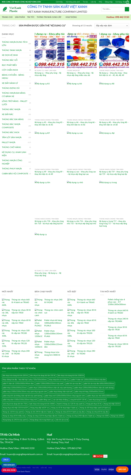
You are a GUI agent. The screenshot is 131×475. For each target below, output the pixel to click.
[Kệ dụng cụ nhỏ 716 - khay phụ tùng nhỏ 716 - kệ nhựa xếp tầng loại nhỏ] (82, 199)
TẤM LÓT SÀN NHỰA (11, 137)
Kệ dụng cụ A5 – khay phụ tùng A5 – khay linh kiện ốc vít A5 (49, 123)
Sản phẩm (20, 17)
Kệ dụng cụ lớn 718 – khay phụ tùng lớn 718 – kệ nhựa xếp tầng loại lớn (49, 222)
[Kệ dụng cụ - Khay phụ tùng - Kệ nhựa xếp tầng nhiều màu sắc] (82, 50)
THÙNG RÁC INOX (10, 132)
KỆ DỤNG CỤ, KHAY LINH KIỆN (14, 154)
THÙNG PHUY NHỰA (12, 169)
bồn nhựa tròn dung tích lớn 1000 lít (71, 375)
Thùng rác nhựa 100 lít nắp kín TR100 (118, 345)
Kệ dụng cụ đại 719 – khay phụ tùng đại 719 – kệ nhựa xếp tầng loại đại (113, 173)
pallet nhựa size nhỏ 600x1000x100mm (101, 396)
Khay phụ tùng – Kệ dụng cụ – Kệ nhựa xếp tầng (48, 274)
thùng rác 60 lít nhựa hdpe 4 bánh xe (64, 408)
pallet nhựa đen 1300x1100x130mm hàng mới (20, 400)
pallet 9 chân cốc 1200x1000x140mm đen (18, 383)
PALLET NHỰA (8, 142)
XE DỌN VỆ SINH (10, 55)
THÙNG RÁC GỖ (10, 60)
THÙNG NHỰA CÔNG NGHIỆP (12, 162)
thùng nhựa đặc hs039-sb (39, 408)
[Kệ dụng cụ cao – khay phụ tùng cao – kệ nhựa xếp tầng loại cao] (82, 149)
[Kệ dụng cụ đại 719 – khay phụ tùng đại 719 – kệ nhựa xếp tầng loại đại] (114, 149)
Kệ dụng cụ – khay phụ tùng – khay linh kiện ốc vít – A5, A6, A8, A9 (113, 74)
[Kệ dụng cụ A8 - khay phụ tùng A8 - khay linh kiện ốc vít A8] (114, 100)
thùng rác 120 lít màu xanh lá (13, 412)
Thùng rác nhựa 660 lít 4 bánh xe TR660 (118, 311)
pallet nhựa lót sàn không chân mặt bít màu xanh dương (22, 396)
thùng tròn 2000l (117, 416)
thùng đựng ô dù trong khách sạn (41, 420)
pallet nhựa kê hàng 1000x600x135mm (89, 391)
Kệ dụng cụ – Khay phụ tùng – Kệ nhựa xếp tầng (48, 74)
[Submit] (127, 9)
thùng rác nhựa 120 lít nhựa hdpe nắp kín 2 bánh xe (46, 416)
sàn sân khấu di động (60, 400)
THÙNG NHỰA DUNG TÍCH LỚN (14, 43)
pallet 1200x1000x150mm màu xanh (49, 383)
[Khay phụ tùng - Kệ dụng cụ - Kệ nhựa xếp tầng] (49, 251)
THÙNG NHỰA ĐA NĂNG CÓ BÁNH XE (13, 94)
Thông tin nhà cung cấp (49, 17)
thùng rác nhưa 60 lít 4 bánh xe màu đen (70, 412)
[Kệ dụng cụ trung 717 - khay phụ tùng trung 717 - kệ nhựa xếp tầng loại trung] (114, 199)
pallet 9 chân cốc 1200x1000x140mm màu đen (88, 379)
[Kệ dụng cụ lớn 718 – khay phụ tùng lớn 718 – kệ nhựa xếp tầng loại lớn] (49, 199)
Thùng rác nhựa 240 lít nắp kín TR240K (118, 320)
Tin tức (85, 2)
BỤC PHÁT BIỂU (9, 65)
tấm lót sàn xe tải (62, 420)
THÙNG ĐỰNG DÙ (11, 88)
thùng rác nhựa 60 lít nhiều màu (14, 416)
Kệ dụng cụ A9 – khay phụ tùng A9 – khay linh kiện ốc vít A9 (49, 173)
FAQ (100, 2)
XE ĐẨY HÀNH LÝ (10, 83)
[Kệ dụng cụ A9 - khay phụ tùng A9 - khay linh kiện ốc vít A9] (49, 149)
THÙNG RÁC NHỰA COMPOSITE (11, 126)
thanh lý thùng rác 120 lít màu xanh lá (70, 404)
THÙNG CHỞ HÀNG (11, 147)
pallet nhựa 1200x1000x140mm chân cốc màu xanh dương (50, 387)
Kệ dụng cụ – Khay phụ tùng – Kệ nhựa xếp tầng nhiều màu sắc (80, 74)
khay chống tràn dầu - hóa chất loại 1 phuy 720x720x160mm (25, 379)
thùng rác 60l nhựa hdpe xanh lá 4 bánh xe (95, 408)
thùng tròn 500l (102, 416)
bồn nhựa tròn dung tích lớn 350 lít (42, 375)
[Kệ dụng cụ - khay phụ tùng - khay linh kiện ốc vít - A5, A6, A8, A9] (114, 50)
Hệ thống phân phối (73, 2)
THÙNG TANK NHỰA (12, 50)
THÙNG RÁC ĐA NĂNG (13, 119)
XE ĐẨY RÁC (7, 114)
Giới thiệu (59, 2)
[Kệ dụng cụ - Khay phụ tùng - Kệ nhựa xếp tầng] (49, 50)
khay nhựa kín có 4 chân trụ (59, 379)
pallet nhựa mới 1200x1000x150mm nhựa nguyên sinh (65, 396)
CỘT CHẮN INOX (10, 70)
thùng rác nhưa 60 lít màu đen (97, 412)
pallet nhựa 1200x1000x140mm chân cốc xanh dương (93, 387)
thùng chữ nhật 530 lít (112, 404)
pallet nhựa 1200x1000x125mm (15, 387)
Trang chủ (7, 17)
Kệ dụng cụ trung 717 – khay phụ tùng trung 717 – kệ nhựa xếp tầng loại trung (113, 223)
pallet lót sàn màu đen (73, 383)
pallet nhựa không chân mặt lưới (60, 391)
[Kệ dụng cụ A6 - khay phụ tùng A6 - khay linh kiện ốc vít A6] (82, 100)
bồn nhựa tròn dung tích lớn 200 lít (15, 375)
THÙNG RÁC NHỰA (11, 109)
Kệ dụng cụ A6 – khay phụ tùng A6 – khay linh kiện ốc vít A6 (81, 123)
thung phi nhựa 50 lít (93, 404)
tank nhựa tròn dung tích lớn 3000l (41, 404)
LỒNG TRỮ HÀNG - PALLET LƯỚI (14, 103)
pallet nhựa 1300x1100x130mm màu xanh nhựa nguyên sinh (25, 391)
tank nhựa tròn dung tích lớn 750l (15, 404)
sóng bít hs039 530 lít (78, 400)
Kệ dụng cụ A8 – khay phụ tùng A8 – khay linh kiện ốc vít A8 (113, 123)
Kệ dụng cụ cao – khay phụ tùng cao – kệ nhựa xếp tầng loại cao (81, 173)
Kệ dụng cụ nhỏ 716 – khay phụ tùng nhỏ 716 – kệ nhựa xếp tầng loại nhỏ (81, 222)
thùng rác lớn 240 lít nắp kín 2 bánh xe (39, 412)
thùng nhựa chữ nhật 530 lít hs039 (15, 408)
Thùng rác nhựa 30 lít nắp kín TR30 (117, 328)
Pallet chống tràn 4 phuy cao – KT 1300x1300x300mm (117, 302)
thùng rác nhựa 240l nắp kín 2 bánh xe (80, 416)
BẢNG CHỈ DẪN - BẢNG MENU (13, 76)
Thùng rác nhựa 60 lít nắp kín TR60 (117, 337)
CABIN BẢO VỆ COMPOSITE (15, 174)
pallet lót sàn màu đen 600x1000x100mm (99, 383)
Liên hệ (93, 2)
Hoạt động (71, 17)
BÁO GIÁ (122, 469)
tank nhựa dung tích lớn (97, 400)
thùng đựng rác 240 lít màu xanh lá (15, 420)
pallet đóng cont (45, 400)
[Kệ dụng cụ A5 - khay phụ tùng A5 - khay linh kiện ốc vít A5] (49, 100)
